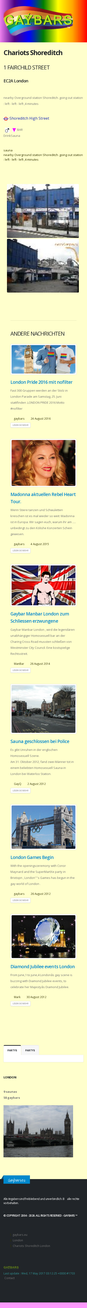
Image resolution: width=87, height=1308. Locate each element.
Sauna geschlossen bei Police (39, 741)
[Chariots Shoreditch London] (43, 211)
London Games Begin (32, 857)
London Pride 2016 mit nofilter (41, 382)
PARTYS (12, 1050)
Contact (9, 1278)
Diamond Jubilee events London (42, 966)
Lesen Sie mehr (21, 425)
